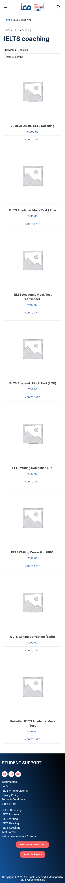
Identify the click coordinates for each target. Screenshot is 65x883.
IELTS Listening (11, 814)
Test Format (9, 832)
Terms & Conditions (14, 799)
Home (7, 19)
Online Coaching (11, 810)
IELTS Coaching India (32, 879)
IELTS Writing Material (15, 790)
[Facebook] (5, 774)
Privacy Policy (10, 795)
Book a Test (9, 803)
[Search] (58, 7)
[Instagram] (11, 774)
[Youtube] (18, 774)
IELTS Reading (10, 823)
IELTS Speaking (11, 827)
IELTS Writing (10, 819)
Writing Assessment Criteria (19, 836)
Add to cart (32, 139)
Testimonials (10, 781)
